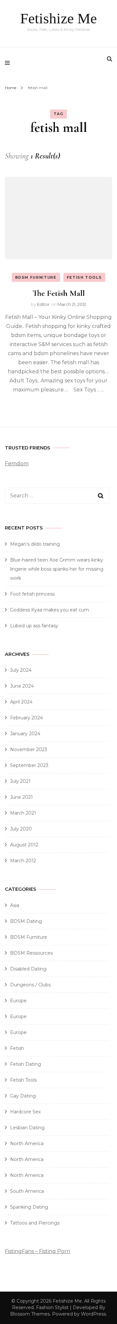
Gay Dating (23, 1096)
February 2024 (26, 718)
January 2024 (25, 734)
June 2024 (22, 686)
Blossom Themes (30, 1314)
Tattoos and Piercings (34, 1223)
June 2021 (21, 797)
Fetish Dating (25, 1064)
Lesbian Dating (27, 1128)
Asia (14, 905)
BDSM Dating (26, 921)
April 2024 (21, 702)
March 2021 (23, 813)
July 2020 (21, 829)
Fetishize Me (58, 18)
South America (27, 1191)
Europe (18, 1001)
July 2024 (21, 670)
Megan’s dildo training (35, 544)
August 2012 (24, 845)
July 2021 (20, 781)
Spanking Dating (29, 1207)
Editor (43, 304)
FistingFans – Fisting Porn (37, 1251)
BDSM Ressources (31, 953)
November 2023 (28, 749)
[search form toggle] (109, 59)
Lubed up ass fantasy (34, 626)
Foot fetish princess (32, 594)
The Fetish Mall (58, 293)
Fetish (17, 1048)
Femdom (17, 463)
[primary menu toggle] (9, 63)
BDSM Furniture (36, 277)
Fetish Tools (84, 277)
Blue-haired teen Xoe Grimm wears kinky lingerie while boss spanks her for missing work (56, 569)
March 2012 (23, 861)
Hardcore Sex (25, 1112)
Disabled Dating (28, 969)
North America (27, 1143)
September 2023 (29, 765)
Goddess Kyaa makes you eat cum (49, 610)
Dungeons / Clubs (30, 985)
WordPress (93, 1314)
